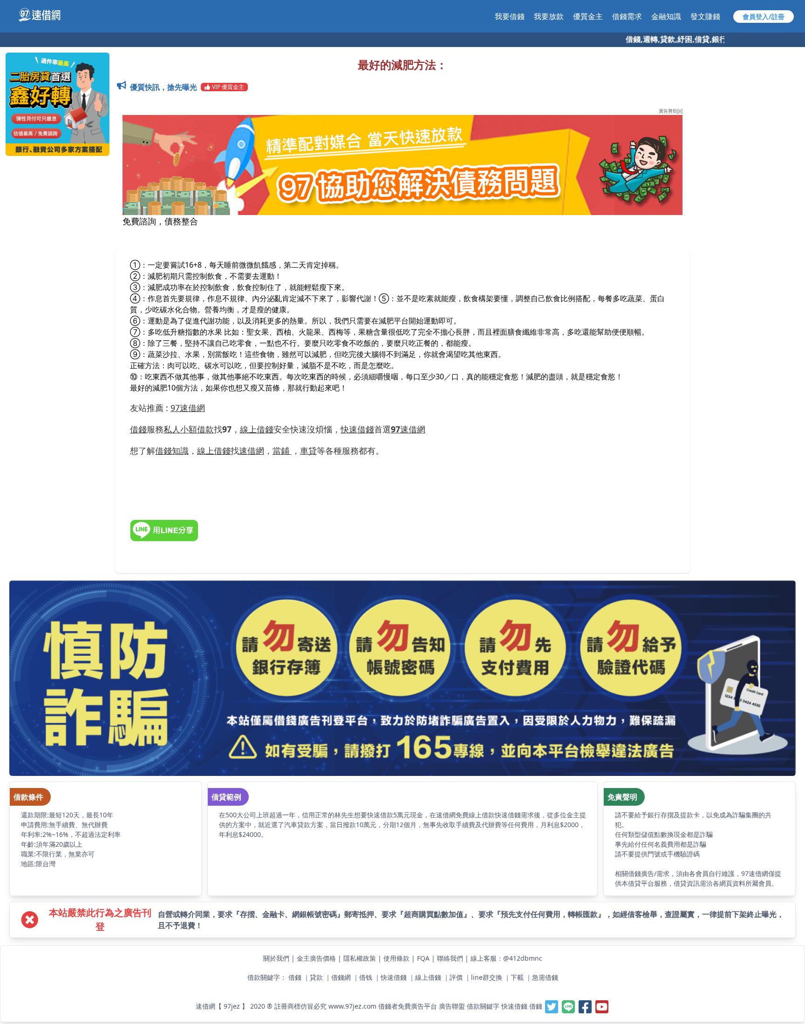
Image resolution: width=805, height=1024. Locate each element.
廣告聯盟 (452, 1006)
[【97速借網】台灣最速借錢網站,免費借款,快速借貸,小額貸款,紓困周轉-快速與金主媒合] (45, 14)
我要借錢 (510, 16)
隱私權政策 (359, 958)
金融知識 (666, 16)
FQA (423, 958)
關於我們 (276, 958)
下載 (517, 977)
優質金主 (588, 16)
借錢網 (341, 977)
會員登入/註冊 (764, 16)
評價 (456, 977)
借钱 (365, 977)
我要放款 (549, 16)
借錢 (294, 977)
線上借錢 (428, 977)
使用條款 (396, 958)
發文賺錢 (705, 16)
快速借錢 (394, 977)
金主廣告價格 (316, 958)
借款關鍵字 (483, 1006)
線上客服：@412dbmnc (506, 958)
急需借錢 (545, 977)
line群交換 (486, 977)
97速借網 (188, 407)
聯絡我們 (450, 958)
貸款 (316, 977)
